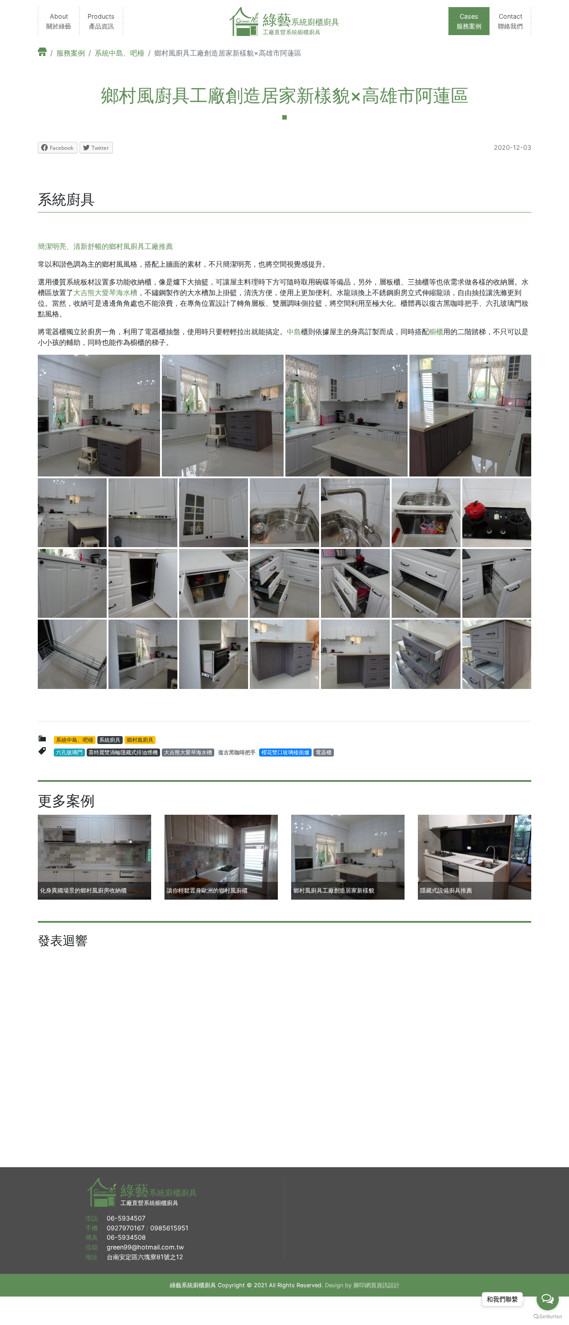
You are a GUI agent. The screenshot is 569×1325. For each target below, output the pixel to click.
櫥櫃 (436, 331)
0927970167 (125, 1228)
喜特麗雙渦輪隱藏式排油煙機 (123, 752)
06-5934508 (126, 1237)
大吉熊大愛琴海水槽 (105, 292)
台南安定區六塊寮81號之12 (146, 1257)
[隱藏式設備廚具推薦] (474, 856)
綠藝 (301, 19)
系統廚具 (109, 740)
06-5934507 (126, 1218)
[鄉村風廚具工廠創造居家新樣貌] (348, 856)
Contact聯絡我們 (510, 21)
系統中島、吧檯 (119, 52)
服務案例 (70, 52)
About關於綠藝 (58, 21)
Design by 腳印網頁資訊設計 (362, 1285)
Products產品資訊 (101, 21)
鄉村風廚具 (140, 740)
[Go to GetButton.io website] (547, 1316)
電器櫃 (324, 752)
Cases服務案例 (469, 21)
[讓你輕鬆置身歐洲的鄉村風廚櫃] (221, 856)
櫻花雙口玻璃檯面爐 (285, 752)
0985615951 (169, 1228)
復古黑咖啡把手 (237, 752)
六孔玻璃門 (69, 752)
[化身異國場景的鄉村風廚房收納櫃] (94, 856)
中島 (294, 331)
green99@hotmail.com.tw (145, 1247)
